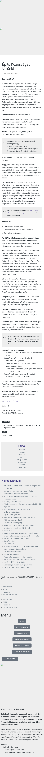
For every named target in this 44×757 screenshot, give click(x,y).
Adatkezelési (7, 587)
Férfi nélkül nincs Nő (11, 554)
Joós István (7, 73)
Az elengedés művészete (13, 501)
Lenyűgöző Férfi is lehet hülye (14, 562)
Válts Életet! (7, 436)
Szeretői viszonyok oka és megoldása (17, 509)
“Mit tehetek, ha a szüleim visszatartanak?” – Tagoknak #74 (21, 426)
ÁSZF (5, 589)
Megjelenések (22, 460)
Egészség (22, 452)
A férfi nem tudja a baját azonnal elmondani (19, 525)
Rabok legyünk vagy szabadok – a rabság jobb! (21, 533)
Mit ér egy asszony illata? (13, 520)
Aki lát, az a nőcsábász (12, 512)
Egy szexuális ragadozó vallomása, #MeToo (20, 560)
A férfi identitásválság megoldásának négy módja (21, 536)
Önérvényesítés (9, 541)
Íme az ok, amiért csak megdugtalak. (17, 567)
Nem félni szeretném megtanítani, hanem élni (20, 517)
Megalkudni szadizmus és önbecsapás (18, 557)
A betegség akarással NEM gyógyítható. (18, 565)
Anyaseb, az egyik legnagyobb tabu (16, 538)
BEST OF (22, 450)
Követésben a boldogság (13, 523)
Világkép (22, 465)
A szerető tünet (9, 530)
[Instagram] (9, 582)
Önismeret (22, 467)
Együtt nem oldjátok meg (12, 515)
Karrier (22, 457)
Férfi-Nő (22, 455)
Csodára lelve (9, 544)
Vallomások (22, 462)
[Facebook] (3, 582)
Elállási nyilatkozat (10, 595)
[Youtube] (14, 582)
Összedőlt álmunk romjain (13, 552)
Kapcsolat (6, 592)
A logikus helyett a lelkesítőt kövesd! (17, 528)
